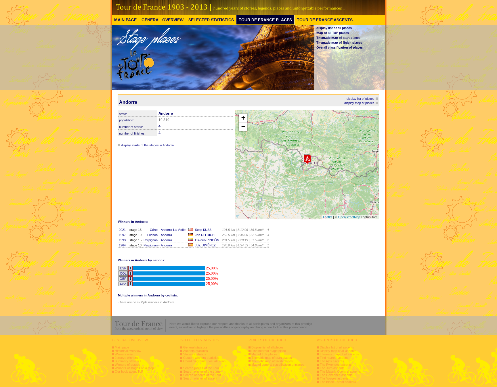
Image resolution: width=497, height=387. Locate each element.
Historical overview (128, 350)
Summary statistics (128, 361)
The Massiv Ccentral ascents (340, 371)
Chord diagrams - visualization (204, 361)
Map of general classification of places (277, 364)
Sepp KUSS (203, 229)
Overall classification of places (339, 47)
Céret (154, 229)
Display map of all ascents (338, 350)
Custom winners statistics (201, 357)
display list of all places (334, 28)
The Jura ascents (332, 368)
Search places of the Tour (201, 368)
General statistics (195, 347)
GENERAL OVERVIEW (162, 20)
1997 (122, 235)
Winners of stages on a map (134, 368)
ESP (123, 268)
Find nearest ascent (334, 357)
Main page (122, 347)
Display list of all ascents (337, 347)
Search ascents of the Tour (202, 375)
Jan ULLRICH (205, 235)
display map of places (359, 103)
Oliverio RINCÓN (207, 240)
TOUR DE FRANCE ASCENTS (325, 20)
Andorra (166, 235)
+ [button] (243, 117)
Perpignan (151, 240)
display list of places (360, 98)
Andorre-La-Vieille (173, 229)
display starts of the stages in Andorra (147, 145)
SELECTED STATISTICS (211, 20)
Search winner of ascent (200, 378)
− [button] (243, 126)
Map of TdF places (264, 354)
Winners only (124, 354)
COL (123, 273)
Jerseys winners (126, 357)
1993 (122, 240)
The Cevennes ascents (336, 375)
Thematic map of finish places (339, 42)
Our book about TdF (129, 371)
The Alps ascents (332, 361)
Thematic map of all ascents (339, 354)
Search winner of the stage (202, 371)
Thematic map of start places (338, 37)
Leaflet (327, 217)
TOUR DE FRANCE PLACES (265, 20)
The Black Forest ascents (338, 382)
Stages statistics (194, 354)
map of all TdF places (332, 33)
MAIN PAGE (125, 20)
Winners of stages (127, 364)
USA (123, 284)
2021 (122, 229)
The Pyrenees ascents (336, 364)
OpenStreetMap (349, 217)
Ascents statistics (195, 350)
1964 (122, 245)
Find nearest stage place (268, 350)
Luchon (152, 235)
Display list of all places (267, 347)
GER (123, 278)
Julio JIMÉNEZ (205, 245)
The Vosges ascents (334, 378)
